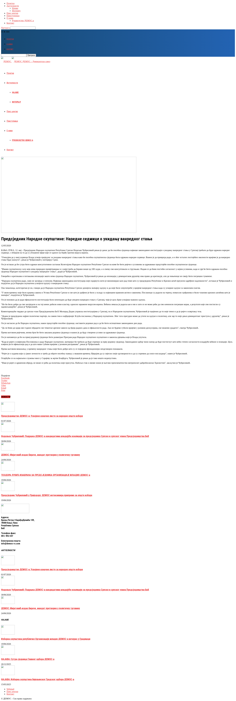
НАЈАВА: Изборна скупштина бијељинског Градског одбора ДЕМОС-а (37, 679)
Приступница (13, 15)
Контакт (10, 23)
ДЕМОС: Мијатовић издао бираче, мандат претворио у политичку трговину (40, 454)
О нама (10, 18)
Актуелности (13, 6)
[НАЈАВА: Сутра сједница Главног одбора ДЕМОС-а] (8, 654)
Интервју (16, 11)
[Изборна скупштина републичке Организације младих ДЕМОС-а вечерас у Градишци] (8, 634)
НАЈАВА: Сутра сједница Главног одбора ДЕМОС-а (27, 659)
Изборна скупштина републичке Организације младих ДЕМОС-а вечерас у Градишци (45, 638)
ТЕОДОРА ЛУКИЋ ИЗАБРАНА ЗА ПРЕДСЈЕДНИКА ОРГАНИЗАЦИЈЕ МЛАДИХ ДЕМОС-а (45, 475)
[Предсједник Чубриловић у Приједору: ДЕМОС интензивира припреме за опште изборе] (8, 490)
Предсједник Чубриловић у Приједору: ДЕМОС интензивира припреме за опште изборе (46, 495)
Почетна (10, 3)
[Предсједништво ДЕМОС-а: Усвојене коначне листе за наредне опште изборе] (8, 411)
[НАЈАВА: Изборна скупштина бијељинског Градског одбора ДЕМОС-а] (8, 674)
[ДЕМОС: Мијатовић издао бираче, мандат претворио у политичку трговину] (8, 450)
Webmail (10, 689)
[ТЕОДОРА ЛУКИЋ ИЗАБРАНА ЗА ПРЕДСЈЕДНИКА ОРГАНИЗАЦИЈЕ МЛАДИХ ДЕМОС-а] (8, 470)
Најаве (15, 8)
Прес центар (12, 13)
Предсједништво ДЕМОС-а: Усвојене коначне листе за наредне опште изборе (42, 415)
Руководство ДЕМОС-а (23, 20)
